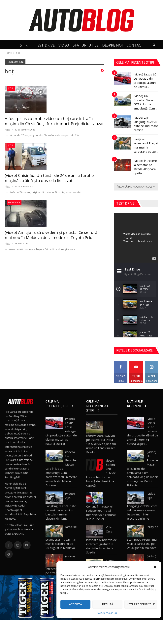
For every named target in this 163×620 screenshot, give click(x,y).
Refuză (107, 604)
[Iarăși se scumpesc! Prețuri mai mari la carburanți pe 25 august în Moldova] (122, 143)
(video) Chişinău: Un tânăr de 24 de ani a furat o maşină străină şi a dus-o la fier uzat (49, 178)
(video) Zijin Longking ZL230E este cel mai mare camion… (146, 123)
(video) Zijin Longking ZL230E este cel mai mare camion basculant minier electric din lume (61, 506)
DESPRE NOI (112, 45)
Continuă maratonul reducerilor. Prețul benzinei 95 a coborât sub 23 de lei (101, 512)
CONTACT (134, 45)
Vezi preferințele (141, 604)
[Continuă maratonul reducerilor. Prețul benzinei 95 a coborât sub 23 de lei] (94, 498)
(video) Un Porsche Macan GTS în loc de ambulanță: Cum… (145, 102)
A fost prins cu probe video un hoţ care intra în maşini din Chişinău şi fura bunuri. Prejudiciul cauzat (54, 121)
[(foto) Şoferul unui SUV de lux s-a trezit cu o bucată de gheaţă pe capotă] (94, 464)
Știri (11, 88)
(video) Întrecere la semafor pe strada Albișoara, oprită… (145, 167)
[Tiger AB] (36, 597)
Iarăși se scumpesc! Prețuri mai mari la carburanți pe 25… (146, 145)
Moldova (14, 202)
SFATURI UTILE (85, 45)
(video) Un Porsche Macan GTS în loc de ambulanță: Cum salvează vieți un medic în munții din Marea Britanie (61, 468)
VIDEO (63, 45)
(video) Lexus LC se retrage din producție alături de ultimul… (145, 80)
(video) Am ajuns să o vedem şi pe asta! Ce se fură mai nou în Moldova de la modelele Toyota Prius (51, 235)
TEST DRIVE (45, 45)
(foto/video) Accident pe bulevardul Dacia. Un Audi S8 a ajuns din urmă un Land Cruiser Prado (101, 443)
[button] (155, 567)
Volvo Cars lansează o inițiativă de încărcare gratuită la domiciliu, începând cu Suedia (101, 539)
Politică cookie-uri (107, 613)
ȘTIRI (24, 45)
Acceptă (75, 604)
